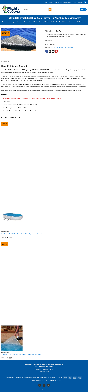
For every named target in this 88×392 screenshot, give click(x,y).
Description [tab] (5, 61)
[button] (85, 2)
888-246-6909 (47, 367)
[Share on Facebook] (46, 51)
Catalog (51, 2)
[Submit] (50, 9)
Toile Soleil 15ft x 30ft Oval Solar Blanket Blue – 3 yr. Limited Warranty (21, 234)
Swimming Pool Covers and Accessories (19, 22)
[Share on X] (50, 51)
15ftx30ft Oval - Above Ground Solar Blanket (72, 22)
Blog (46, 2)
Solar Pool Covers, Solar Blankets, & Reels (45, 22)
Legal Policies (67, 2)
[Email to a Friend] (53, 51)
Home (4, 22)
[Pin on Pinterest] (56, 51)
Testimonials (58, 2)
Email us (50, 364)
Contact (80, 2)
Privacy (74, 2)
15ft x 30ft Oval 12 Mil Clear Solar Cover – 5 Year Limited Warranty (21, 354)
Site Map (44, 389)
